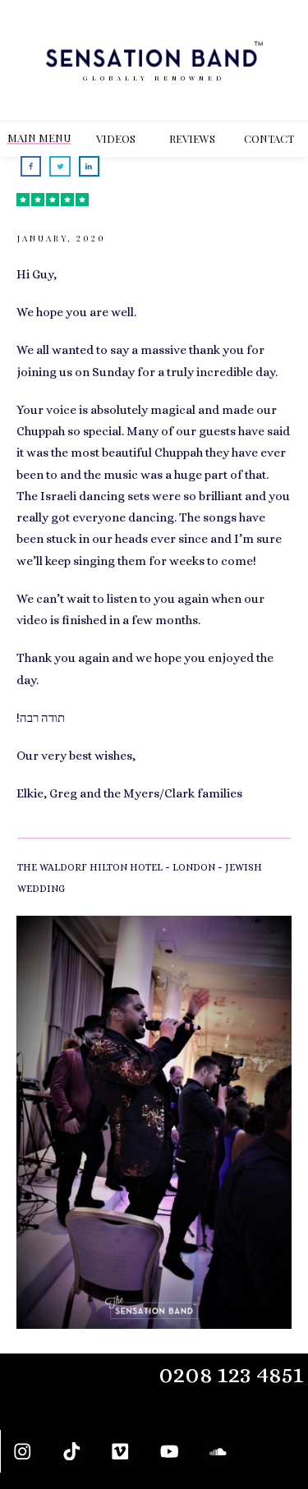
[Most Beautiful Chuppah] (154, 1122)
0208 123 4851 (231, 1374)
